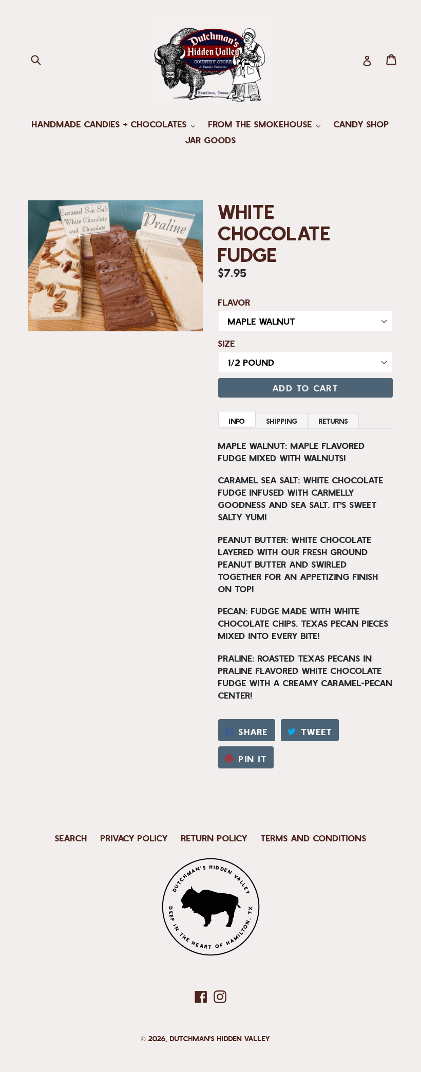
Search (71, 838)
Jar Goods (210, 140)
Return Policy (214, 838)
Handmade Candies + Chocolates (116, 124)
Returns (333, 421)
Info (237, 421)
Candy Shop (361, 124)
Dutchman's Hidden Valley (220, 1038)
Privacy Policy (134, 838)
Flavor (234, 302)
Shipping (281, 421)
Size (226, 343)
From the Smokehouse (267, 124)
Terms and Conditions (314, 838)
